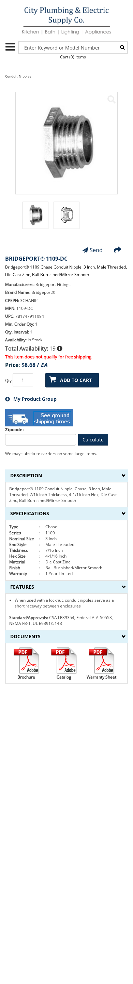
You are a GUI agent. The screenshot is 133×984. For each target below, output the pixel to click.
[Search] (122, 47)
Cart (73, 57)
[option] (35, 219)
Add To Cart (76, 380)
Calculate (93, 439)
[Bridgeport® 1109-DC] (111, 99)
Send (96, 250)
